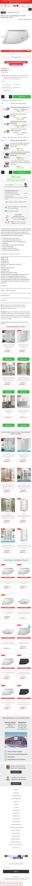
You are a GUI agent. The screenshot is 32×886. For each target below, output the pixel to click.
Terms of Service (16, 821)
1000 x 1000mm (7, 90)
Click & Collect (15, 847)
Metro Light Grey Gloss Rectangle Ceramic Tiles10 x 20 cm (23, 411)
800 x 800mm (6, 87)
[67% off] (23, 342)
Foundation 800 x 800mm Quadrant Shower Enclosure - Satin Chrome (8, 346)
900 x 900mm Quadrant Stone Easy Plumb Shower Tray (24, 612)
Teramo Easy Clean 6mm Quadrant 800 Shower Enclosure (23, 346)
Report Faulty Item (15, 839)
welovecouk (17, 876)
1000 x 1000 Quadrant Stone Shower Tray (8, 673)
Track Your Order (15, 833)
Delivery (16, 804)
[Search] (30, 9)
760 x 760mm (16, 84)
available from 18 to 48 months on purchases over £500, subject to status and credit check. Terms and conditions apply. (16, 77)
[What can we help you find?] (16, 9)
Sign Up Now (16, 783)
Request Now (16, 772)
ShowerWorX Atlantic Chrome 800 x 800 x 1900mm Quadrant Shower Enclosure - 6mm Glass (8, 486)
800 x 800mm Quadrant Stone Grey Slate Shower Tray (24, 703)
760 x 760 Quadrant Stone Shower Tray (8, 703)
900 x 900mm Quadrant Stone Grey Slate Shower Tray (24, 673)
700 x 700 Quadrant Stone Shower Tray (8, 612)
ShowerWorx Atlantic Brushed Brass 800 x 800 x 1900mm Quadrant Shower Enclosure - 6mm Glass (23, 379)
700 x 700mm (6, 84)
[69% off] (23, 375)
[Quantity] (7, 97)
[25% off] (23, 407)
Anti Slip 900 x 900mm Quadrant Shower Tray (24, 642)
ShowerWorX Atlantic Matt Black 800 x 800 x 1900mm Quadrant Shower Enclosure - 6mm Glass (8, 379)
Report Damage (16, 836)
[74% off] (8, 342)
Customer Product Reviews (16, 827)
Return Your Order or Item (15, 844)
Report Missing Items (15, 842)
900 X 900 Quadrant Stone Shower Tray (8, 582)
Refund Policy (16, 816)
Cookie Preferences (16, 824)
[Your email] (16, 867)
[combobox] (16, 9)
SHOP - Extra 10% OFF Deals (10, 883)
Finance (16, 807)
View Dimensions (17, 57)
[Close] (20, 883)
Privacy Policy (16, 818)
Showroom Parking (16, 795)
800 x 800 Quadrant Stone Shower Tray (24, 582)
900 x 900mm (16, 87)
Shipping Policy (16, 813)
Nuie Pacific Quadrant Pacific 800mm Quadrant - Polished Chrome (24, 516)
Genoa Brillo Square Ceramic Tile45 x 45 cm (8, 411)
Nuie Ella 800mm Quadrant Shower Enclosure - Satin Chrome (8, 456)
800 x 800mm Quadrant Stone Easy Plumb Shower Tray (8, 642)
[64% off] (8, 375)
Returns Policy (16, 810)
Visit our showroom (16, 798)
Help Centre (16, 792)
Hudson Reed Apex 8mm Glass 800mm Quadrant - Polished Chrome (24, 547)
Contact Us (16, 801)
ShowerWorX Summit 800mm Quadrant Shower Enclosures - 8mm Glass (8, 547)
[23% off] (8, 407)
